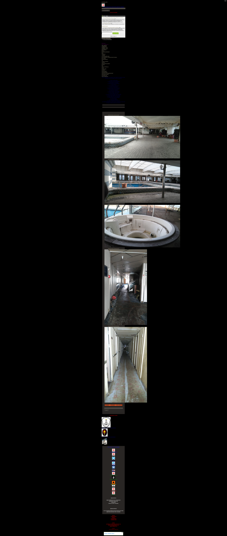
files (102, 65)
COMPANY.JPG (104, 46)
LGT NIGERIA (113, 494)
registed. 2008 (104, 68)
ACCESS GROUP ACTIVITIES (108, 18)
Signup (107, 15)
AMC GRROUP (104, 45)
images (103, 67)
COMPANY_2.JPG (105, 48)
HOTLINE (103, 38)
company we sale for (105, 61)
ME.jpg (103, 50)
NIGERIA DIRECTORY (113, 475)
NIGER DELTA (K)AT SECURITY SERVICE (109, 427)
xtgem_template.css (105, 76)
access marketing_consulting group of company (109, 57)
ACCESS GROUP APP (113, 452)
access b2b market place (105, 56)
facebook (103, 64)
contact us (103, 62)
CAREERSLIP (113, 456)
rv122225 (103, 69)
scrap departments (104, 72)
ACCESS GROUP (113, 490)
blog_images (104, 58)
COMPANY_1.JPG (105, 47)
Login (104, 15)
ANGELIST (113, 480)
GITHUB (113, 486)
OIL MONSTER (113, 484)
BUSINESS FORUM (106, 23)
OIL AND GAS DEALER (105, 51)
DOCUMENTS (104, 49)
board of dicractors (105, 59)
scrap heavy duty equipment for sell (107, 73)
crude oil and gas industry (106, 63)
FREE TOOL (108, 38)
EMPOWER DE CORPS (113, 479)
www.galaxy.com (104, 75)
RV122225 (103, 3)
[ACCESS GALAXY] (104, 441)
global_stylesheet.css (105, 66)
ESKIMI (113, 471)
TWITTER (113, 461)
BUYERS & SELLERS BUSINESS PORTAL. (111, 27)
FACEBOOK (113, 465)
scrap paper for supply (105, 74)
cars (102, 60)
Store (102, 52)
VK (113, 469)
